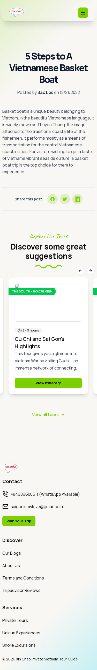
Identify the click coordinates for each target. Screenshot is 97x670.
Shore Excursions (19, 645)
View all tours (45, 414)
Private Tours (15, 620)
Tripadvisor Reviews (21, 590)
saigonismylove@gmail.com (37, 506)
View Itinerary (48, 382)
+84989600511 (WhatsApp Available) (45, 494)
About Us (11, 565)
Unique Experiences (21, 633)
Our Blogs (11, 553)
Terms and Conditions (23, 578)
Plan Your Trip (18, 520)
